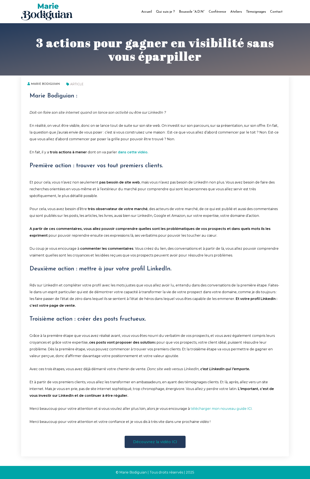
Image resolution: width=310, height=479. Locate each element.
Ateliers (236, 11)
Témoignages (256, 11)
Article (77, 84)
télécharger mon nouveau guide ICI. (221, 409)
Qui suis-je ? (165, 11)
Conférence (217, 11)
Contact (276, 11)
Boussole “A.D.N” (192, 11)
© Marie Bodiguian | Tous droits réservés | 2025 (155, 472)
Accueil (146, 11)
